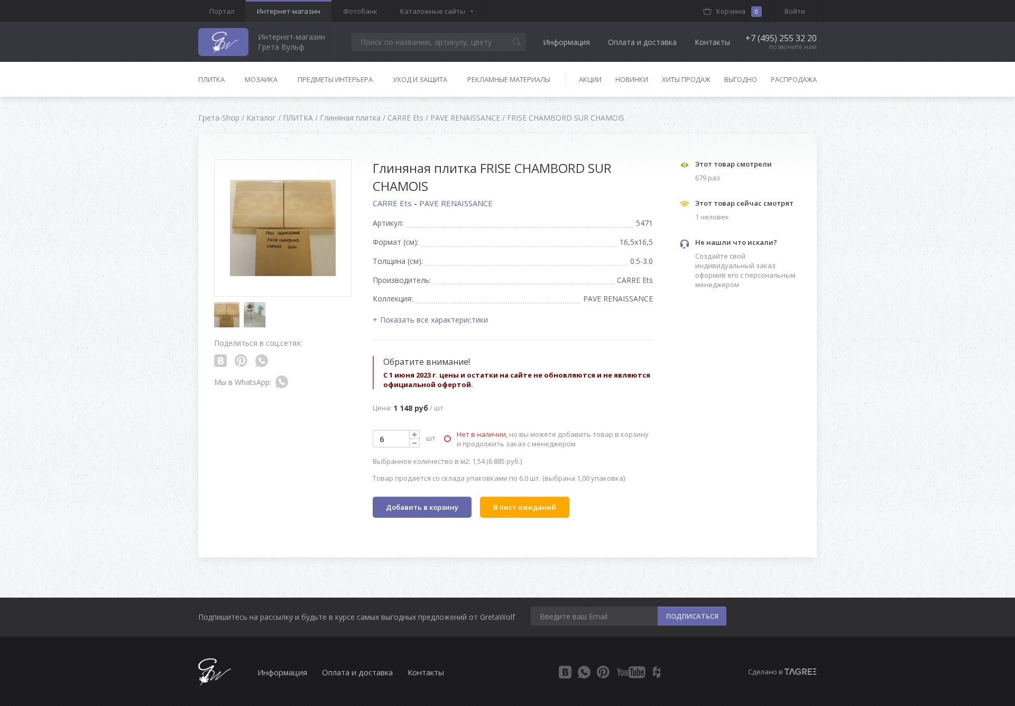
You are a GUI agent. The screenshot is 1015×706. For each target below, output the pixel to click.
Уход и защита (420, 79)
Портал (221, 11)
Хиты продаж (686, 79)
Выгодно (740, 79)
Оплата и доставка (642, 42)
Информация (566, 42)
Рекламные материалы (508, 79)
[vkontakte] (565, 672)
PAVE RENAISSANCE (456, 203)
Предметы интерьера (335, 79)
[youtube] (631, 672)
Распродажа (794, 79)
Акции (590, 79)
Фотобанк (360, 11)
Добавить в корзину (422, 507)
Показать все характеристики (434, 320)
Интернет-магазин (288, 11)
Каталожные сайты (432, 11)
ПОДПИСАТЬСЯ (692, 616)
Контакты (712, 42)
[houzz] (656, 672)
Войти (795, 11)
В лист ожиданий (524, 507)
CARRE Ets (393, 203)
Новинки (631, 79)
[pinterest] (603, 672)
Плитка (211, 79)
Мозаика (261, 79)
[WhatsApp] (584, 672)
